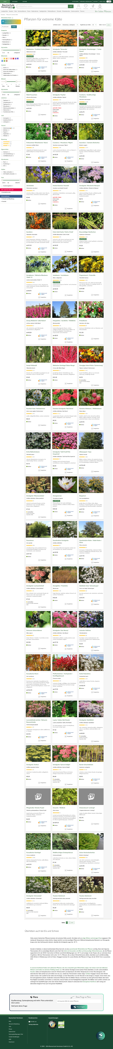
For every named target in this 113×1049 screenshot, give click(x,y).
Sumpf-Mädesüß (31, 365)
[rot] (13, 59)
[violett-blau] (18, 59)
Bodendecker (35, 11)
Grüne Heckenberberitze (87, 852)
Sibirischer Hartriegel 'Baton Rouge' (64, 365)
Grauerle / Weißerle (59, 808)
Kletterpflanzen (52, 11)
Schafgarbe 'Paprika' (59, 95)
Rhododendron (66, 11)
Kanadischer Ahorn (32, 673)
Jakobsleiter (30, 185)
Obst (15, 11)
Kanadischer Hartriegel (33, 852)
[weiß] (2, 59)
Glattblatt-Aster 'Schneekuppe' (89, 586)
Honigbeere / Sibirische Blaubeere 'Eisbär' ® (37, 276)
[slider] (2, 50)
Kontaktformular (6, 192)
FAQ (10, 1021)
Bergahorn (82, 496)
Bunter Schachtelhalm (86, 764)
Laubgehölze (4, 11)
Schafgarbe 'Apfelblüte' (86, 720)
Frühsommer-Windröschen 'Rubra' (37, 142)
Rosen (29, 11)
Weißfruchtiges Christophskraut (63, 852)
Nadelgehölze (43, 11)
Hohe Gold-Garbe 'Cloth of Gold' (63, 232)
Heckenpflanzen (22, 11)
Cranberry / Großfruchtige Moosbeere (87, 96)
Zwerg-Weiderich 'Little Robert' (36, 320)
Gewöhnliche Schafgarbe (60, 540)
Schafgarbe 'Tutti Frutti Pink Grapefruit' (61, 453)
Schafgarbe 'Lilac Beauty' (60, 630)
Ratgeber (14, 1)
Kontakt (95, 1)
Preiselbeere (83, 320)
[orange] (7, 59)
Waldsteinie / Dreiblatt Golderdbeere (38, 49)
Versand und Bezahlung (8, 199)
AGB (10, 1039)
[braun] (7, 61)
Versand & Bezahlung (86, 1)
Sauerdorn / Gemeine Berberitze (89, 142)
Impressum (11, 1042)
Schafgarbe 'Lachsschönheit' (35, 586)
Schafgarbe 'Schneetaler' (34, 896)
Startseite (3, 14)
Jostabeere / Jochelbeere (60, 275)
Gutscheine (75, 1)
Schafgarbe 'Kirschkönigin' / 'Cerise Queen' (90, 50)
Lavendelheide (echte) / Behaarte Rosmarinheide (36, 721)
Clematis (59, 11)
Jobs (10, 1026)
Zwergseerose (57, 496)
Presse (10, 1029)
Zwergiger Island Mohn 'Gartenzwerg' (91, 365)
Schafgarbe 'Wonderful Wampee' (89, 185)
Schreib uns (33, 1021)
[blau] (2, 61)
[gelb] (4, 59)
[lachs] (9, 59)
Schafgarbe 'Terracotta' (60, 49)
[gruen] (4, 61)
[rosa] (11, 59)
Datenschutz (12, 1031)
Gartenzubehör (75, 11)
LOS (71, 6)
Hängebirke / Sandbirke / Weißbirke (64, 320)
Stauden (11, 11)
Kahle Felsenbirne (84, 673)
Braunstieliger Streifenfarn (87, 232)
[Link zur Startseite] (8, 6)
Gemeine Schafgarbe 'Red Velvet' (63, 408)
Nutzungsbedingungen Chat (16, 1034)
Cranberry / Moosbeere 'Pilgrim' (63, 142)
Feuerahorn (30, 540)
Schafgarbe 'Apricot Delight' (61, 764)
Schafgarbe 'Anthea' (32, 764)
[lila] (15, 59)
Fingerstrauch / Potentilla (87, 275)
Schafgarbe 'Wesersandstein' (35, 496)
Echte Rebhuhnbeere (33, 452)
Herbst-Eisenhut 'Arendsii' (61, 185)
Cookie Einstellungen (14, 1036)
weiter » (109, 24)
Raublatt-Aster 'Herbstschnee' (35, 408)
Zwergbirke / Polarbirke (60, 586)
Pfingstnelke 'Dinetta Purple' (35, 808)
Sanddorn (29, 232)
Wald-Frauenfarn (31, 95)
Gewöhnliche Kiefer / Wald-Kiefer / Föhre (90, 541)
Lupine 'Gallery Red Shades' (61, 720)
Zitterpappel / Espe (85, 452)
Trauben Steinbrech (59, 896)
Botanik (25, 1)
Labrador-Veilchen (85, 630)
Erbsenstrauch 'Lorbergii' (87, 808)
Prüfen (14, 26)
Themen (82, 11)
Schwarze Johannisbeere (34, 630)
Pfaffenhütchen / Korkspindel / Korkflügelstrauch (63, 675)
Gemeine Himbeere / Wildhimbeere (90, 408)
